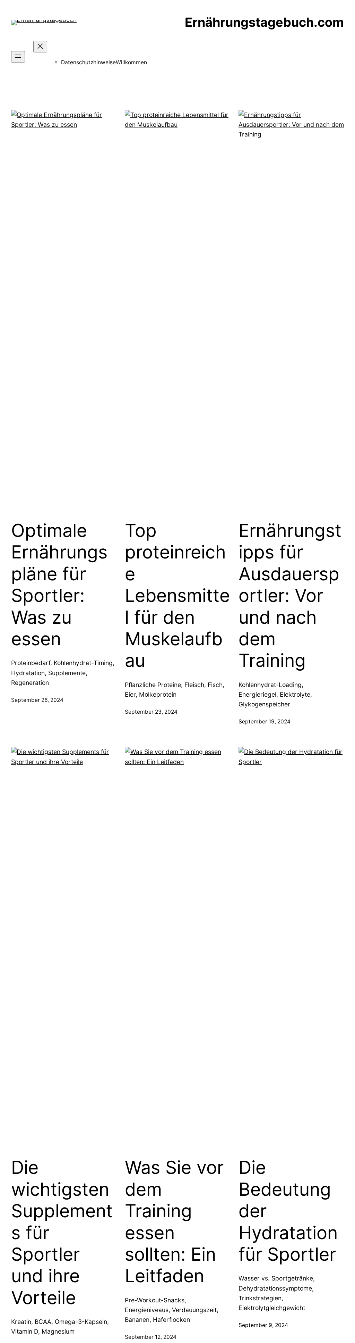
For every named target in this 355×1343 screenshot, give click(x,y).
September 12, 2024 (150, 1337)
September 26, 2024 (37, 700)
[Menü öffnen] (18, 57)
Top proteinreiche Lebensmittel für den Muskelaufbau (177, 595)
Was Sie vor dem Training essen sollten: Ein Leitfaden (174, 1222)
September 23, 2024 (151, 711)
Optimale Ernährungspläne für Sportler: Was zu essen (59, 585)
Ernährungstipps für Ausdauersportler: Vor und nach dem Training (290, 595)
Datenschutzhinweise (88, 62)
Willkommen (131, 62)
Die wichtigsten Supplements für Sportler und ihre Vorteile (62, 1232)
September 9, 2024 (263, 1325)
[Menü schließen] (40, 46)
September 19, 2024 (265, 721)
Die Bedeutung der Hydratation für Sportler (288, 1211)
